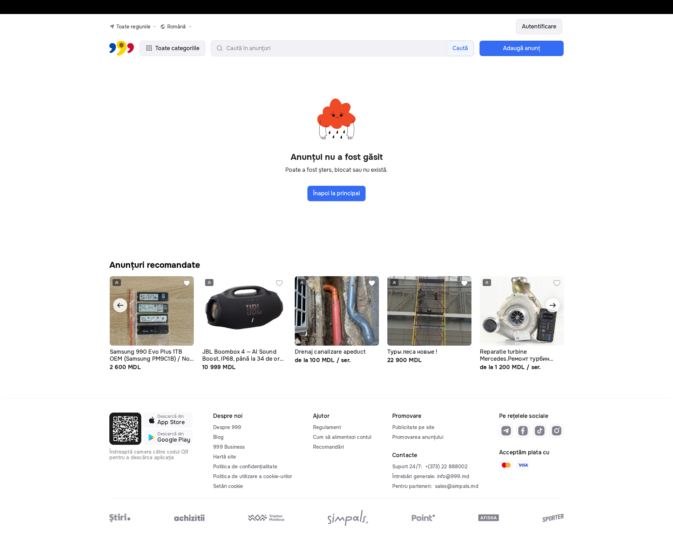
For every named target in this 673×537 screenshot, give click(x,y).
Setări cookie (228, 486)
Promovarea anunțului (417, 437)
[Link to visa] (523, 465)
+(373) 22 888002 (446, 466)
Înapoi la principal (336, 193)
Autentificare (539, 26)
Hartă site (224, 457)
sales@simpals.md (456, 486)
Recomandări (328, 447)
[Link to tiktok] (540, 431)
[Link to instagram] (557, 431)
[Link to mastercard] (506, 465)
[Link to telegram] (506, 431)
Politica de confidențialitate (245, 466)
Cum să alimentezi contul (342, 437)
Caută (460, 48)
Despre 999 (227, 427)
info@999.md (453, 476)
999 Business (229, 447)
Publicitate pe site (413, 427)
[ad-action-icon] (187, 283)
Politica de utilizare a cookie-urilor (252, 476)
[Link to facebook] (523, 431)
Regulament (327, 427)
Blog (218, 437)
